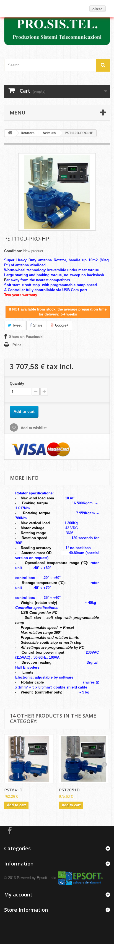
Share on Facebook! (26, 337)
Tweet (16, 325)
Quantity (17, 383)
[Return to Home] (10, 133)
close (97, 9)
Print (16, 345)
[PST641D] (28, 758)
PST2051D (69, 789)
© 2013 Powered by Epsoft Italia (30, 878)
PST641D (13, 789)
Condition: (13, 251)
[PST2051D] (83, 758)
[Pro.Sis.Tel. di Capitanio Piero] (57, 29)
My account (18, 894)
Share (37, 325)
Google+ (61, 325)
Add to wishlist (33, 428)
